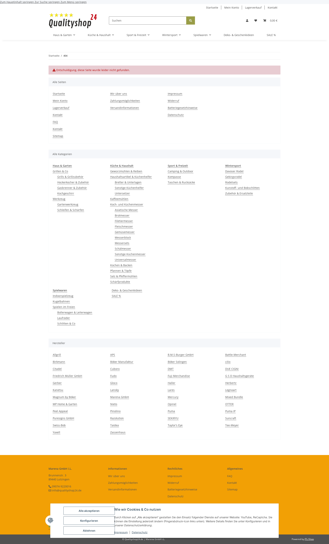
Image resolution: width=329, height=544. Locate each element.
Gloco (113, 383)
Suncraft (230, 418)
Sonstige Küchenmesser (130, 254)
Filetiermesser (124, 221)
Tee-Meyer (232, 425)
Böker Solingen (177, 362)
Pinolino (115, 411)
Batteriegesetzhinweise (182, 108)
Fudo (113, 376)
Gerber (57, 383)
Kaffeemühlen (119, 199)
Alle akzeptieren (89, 510)
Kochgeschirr (65, 193)
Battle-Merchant (235, 355)
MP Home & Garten (65, 404)
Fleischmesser (124, 226)
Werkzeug (59, 199)
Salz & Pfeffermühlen (123, 276)
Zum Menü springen (74, 2)
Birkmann (59, 362)
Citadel (57, 369)
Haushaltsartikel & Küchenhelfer (131, 177)
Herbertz (230, 383)
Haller (171, 383)
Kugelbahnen (61, 301)
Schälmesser (123, 248)
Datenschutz (140, 532)
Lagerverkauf (253, 7)
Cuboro (115, 369)
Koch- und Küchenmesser (126, 204)
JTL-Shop (309, 539)
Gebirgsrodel (233, 177)
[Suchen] (190, 20)
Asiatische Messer (126, 210)
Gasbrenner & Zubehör (72, 188)
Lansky (114, 390)
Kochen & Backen (121, 265)
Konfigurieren (89, 520)
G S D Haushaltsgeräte (239, 376)
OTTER (229, 404)
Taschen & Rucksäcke (181, 182)
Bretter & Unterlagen (128, 182)
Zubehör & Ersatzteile (239, 193)
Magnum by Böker (64, 397)
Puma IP (230, 411)
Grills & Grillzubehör (70, 177)
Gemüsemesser (125, 232)
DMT (171, 369)
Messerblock (123, 237)
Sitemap (58, 136)
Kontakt (272, 7)
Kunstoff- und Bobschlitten (242, 188)
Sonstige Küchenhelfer (129, 188)
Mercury (173, 397)
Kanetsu (58, 390)
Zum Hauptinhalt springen (17, 2)
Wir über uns (118, 93)
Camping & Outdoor (180, 171)
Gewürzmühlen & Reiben (126, 171)
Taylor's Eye (175, 425)
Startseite (212, 7)
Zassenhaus (117, 432)
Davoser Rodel (234, 171)
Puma (171, 411)
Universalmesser (125, 259)
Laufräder (63, 318)
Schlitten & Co (66, 323)
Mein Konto (231, 7)
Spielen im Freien (64, 307)
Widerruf (173, 101)
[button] (247, 20)
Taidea (114, 425)
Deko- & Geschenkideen (127, 290)
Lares (171, 390)
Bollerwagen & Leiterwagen (74, 312)
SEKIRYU (173, 418)
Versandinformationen (124, 108)
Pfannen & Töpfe (121, 270)
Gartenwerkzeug (67, 204)
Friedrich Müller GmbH (67, 376)
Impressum (121, 532)
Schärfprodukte (120, 282)
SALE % (116, 296)
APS (112, 355)
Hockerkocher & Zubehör (73, 182)
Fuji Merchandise (179, 376)
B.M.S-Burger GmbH (180, 355)
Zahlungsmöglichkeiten (125, 101)
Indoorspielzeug (63, 296)
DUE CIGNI (232, 369)
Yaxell (56, 432)
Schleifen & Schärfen (70, 210)
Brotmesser (122, 215)
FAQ (55, 122)
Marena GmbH (119, 397)
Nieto (113, 404)
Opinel (172, 404)
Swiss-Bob (59, 425)
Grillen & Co (60, 171)
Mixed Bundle (234, 397)
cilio (227, 362)
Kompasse (174, 177)
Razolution (117, 418)
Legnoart (230, 390)
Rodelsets (231, 182)
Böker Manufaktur (121, 362)
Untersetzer (122, 193)
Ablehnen (89, 530)
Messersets (122, 243)
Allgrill (57, 355)
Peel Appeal (60, 411)
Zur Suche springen (48, 2)
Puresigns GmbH (63, 418)
